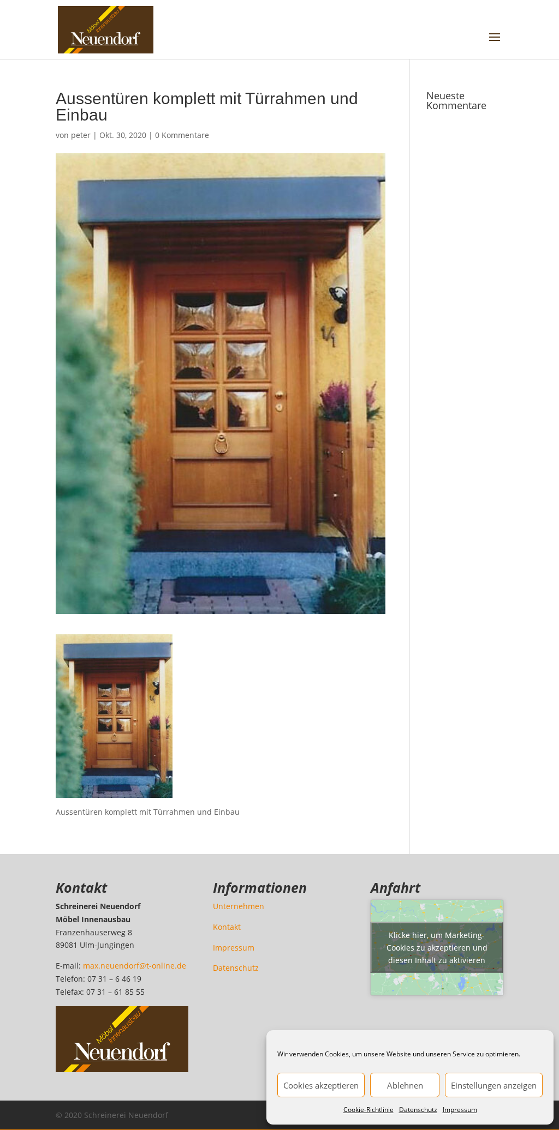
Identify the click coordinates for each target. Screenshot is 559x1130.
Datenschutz (418, 1109)
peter (81, 135)
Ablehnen (405, 1085)
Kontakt (227, 927)
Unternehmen (238, 906)
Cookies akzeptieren (321, 1085)
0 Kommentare (182, 135)
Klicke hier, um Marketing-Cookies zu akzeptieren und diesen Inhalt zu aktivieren (436, 947)
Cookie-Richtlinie (368, 1109)
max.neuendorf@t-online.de (134, 965)
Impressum (460, 1109)
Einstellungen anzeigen (494, 1085)
